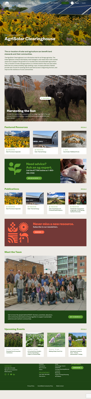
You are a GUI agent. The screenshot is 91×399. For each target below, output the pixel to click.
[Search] (72, 3)
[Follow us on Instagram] (5, 374)
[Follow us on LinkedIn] (14, 374)
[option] (84, 3)
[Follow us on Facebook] (8, 374)
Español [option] (84, 3)
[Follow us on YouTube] (11, 374)
